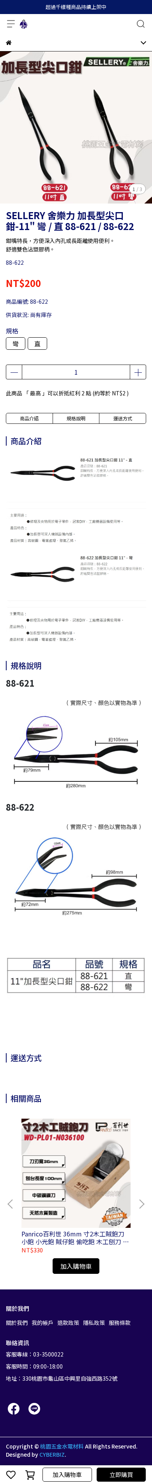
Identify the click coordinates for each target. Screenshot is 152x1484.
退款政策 (68, 1322)
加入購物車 (67, 1474)
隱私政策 (94, 1322)
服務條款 (120, 1322)
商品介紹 (29, 418)
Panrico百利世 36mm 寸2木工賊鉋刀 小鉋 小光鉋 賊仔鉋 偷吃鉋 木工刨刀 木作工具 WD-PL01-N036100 (75, 1237)
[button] (141, 1204)
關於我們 (17, 1322)
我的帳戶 (42, 1322)
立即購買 (121, 1474)
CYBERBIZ (52, 1454)
